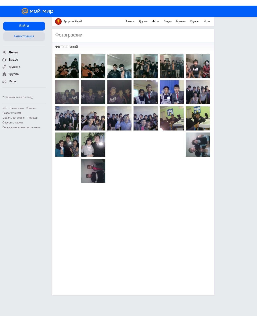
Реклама (31, 108)
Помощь (33, 117)
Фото (156, 21)
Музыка (181, 21)
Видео (168, 21)
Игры (207, 21)
